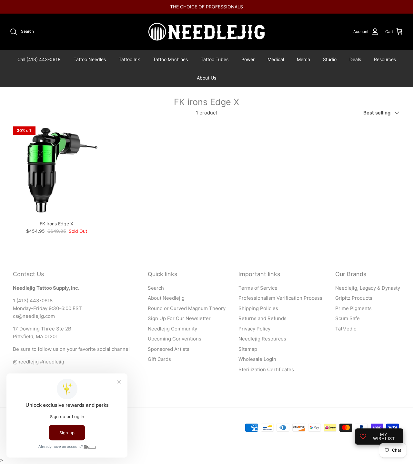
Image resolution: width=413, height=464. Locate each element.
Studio (330, 59)
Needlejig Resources (262, 339)
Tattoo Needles (90, 59)
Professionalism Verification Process (280, 298)
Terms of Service (257, 288)
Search (156, 288)
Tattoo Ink (129, 59)
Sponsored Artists (168, 349)
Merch (303, 59)
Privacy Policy (254, 329)
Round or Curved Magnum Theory (187, 308)
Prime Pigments (353, 308)
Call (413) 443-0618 (39, 59)
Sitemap (247, 349)
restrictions (252, 9)
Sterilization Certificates (266, 369)
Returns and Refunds (262, 318)
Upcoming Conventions (174, 339)
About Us (206, 78)
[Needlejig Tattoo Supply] (206, 31)
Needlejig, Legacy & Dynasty (367, 288)
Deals (355, 59)
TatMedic (345, 329)
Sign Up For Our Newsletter (179, 318)
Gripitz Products (353, 298)
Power (248, 59)
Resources (385, 59)
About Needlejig (166, 298)
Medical (275, 59)
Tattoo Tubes (214, 59)
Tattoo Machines (170, 59)
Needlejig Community (172, 329)
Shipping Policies (258, 308)
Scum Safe (347, 318)
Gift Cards (159, 359)
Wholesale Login (257, 359)
